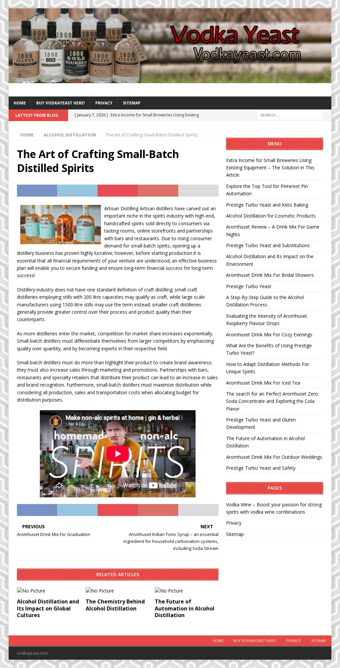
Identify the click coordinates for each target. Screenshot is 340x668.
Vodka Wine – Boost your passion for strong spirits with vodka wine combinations (274, 508)
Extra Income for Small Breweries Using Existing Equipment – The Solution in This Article (270, 167)
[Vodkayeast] (170, 79)
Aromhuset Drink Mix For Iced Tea (263, 383)
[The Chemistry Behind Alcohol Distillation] (117, 590)
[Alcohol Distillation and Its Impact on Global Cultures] (49, 590)
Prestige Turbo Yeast (248, 286)
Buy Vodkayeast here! (60, 103)
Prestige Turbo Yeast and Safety (261, 468)
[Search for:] (290, 115)
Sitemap (131, 103)
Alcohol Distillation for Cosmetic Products (271, 216)
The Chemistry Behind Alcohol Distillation (115, 605)
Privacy (104, 103)
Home (20, 103)
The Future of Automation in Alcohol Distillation (184, 608)
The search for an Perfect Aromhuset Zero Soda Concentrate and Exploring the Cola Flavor (272, 401)
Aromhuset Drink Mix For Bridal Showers (270, 275)
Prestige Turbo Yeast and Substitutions (268, 245)
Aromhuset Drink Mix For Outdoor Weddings (274, 457)
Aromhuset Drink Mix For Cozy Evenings (269, 334)
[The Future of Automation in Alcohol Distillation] (186, 590)
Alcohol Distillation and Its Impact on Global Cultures (48, 608)
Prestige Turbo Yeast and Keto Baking (267, 205)
